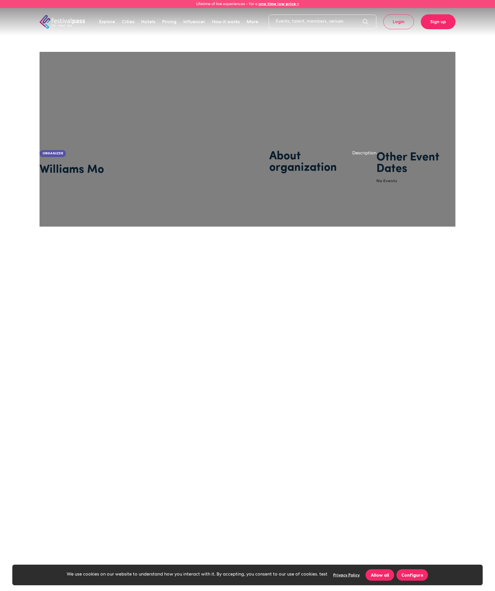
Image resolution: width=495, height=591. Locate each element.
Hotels (148, 21)
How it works (226, 21)
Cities (128, 21)
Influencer (194, 21)
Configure (412, 575)
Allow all (380, 575)
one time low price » (278, 3)
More (252, 21)
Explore (107, 21)
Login (398, 21)
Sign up (438, 21)
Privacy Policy (346, 575)
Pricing (169, 21)
